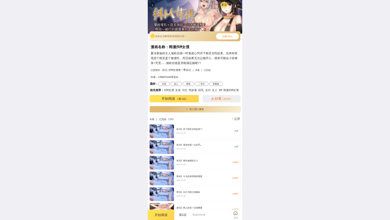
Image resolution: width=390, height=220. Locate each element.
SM (220, 90)
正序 (237, 119)
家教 (188, 84)
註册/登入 (227, 36)
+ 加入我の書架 (195, 109)
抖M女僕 (169, 90)
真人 (176, 84)
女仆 (208, 90)
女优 (178, 90)
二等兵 (201, 84)
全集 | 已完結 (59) (162, 119)
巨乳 (201, 90)
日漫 (164, 84)
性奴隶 (193, 90)
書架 (224, 4)
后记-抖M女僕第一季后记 (176, 70)
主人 (214, 90)
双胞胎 (216, 84)
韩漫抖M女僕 (231, 90)
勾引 (185, 90)
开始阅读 (174, 99)
